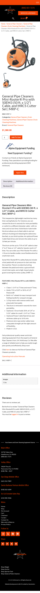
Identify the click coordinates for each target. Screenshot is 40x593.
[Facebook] (13, 534)
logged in (15, 414)
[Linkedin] (17, 534)
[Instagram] (3, 534)
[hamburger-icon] (37, 2)
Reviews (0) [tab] (7, 186)
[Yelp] (8, 534)
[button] (13, 18)
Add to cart (16, 137)
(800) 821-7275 (28, 8)
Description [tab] (7, 181)
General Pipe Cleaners (14, 24)
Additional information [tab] (24, 181)
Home (3, 24)
